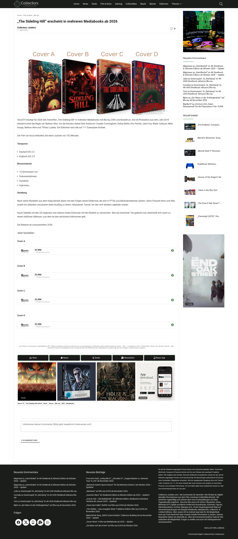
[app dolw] (155, 363)
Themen (175, 4)
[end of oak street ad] (203, 235)
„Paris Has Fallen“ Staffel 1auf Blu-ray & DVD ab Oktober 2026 (112, 505)
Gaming (118, 4)
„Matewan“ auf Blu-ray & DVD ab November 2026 (107, 491)
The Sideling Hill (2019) (34, 403)
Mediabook (70, 403)
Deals (94, 4)
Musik (143, 4)
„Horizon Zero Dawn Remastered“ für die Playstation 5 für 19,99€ (203, 105)
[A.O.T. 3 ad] (37, 363)
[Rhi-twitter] (25, 522)
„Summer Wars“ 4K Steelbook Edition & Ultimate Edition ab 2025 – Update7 (118, 495)
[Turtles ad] (203, 12)
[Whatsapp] (47, 522)
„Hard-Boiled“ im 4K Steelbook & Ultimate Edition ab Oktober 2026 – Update (203, 67)
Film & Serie (106, 4)
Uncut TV (21, 403)
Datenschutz (209, 534)
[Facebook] (18, 522)
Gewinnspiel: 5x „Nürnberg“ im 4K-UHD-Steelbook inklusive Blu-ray (202, 79)
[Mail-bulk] (40, 522)
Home (76, 4)
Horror (51, 403)
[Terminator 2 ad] (76, 363)
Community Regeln (195, 534)
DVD (63, 403)
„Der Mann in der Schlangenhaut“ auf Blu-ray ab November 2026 (203, 98)
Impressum (219, 534)
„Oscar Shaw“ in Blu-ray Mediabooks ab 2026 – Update (109, 522)
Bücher (153, 4)
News (85, 4)
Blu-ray (36, 15)
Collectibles (131, 4)
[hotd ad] (116, 363)
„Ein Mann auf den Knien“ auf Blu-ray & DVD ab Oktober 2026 (112, 525)
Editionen (163, 4)
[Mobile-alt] (33, 522)
